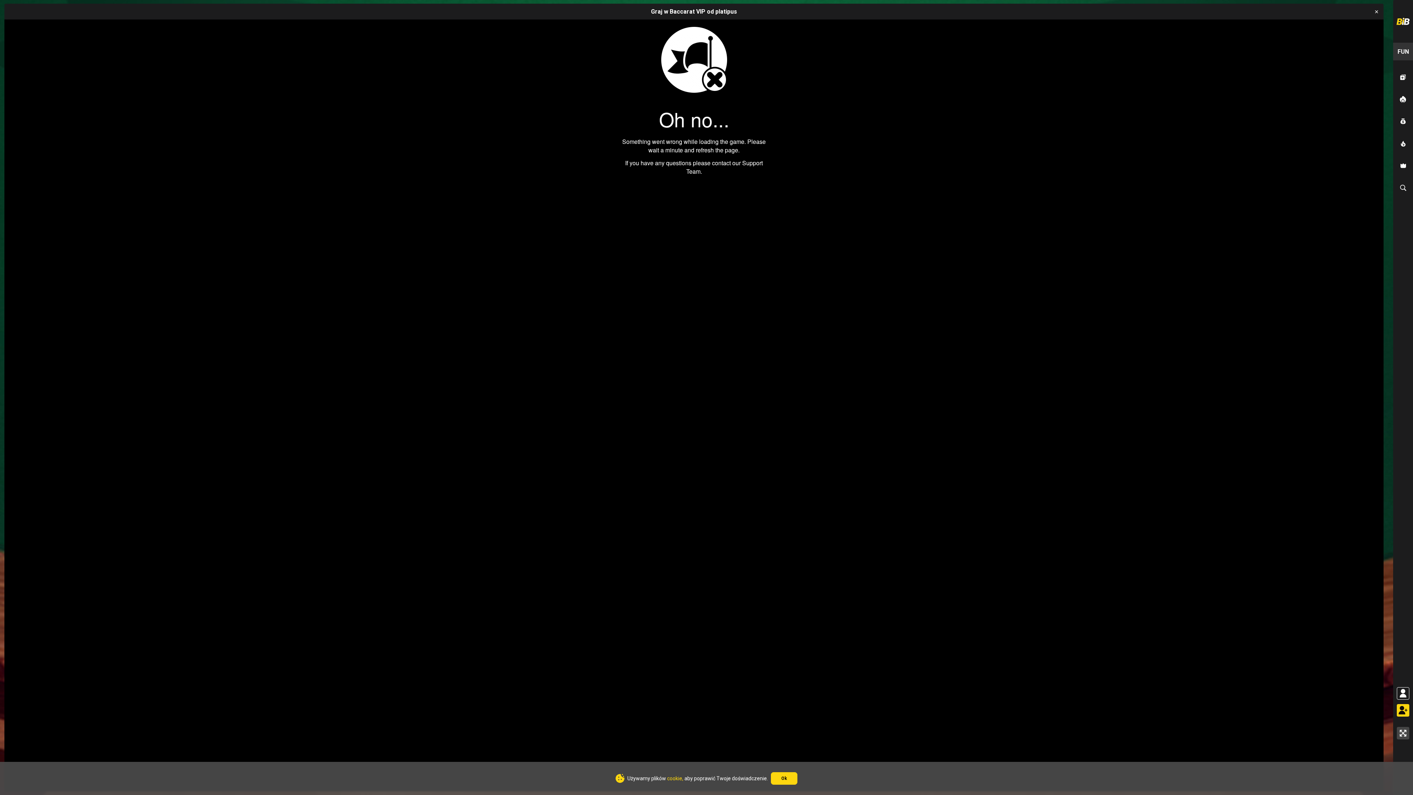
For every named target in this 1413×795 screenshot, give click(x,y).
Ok (784, 778)
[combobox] (1403, 51)
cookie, (675, 778)
